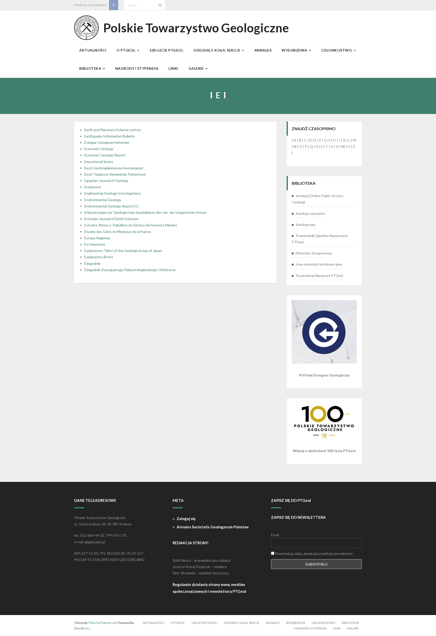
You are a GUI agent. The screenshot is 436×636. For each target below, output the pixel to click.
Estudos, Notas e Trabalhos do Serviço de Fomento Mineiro (130, 225)
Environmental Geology (102, 200)
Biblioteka (350, 623)
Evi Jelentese (94, 244)
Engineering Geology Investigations (112, 193)
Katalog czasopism (310, 213)
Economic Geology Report (104, 155)
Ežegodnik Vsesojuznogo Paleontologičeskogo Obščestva (129, 270)
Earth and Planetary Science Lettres (112, 130)
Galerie (353, 628)
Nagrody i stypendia (310, 628)
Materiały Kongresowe (314, 253)
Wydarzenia (295, 623)
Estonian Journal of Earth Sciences (111, 219)
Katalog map (305, 224)
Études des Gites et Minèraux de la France (117, 231)
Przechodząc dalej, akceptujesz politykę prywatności (313, 553)
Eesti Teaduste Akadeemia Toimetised (114, 174)
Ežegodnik (92, 263)
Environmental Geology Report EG (111, 206)
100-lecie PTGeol (204, 623)
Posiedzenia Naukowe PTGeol (319, 275)
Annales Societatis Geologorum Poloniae (213, 527)
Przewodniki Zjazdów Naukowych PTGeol (320, 238)
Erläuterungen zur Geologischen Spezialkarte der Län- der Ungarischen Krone (145, 212)
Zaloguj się (186, 518)
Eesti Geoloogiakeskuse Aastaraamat (113, 168)
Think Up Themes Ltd (102, 623)
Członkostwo (323, 623)
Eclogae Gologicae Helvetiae (106, 142)
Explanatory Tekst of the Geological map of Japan (123, 250)
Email (275, 535)
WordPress (82, 628)
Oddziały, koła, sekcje (241, 623)
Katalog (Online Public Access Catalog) (317, 199)
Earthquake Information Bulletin (109, 136)
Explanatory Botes (98, 257)
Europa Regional (97, 238)
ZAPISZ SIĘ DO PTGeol (291, 500)
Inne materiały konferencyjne (319, 264)
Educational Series (98, 161)
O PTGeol (177, 623)
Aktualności (153, 623)
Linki (336, 628)
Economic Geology (99, 149)
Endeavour (92, 187)
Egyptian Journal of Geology (106, 180)
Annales (272, 623)
